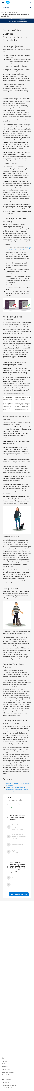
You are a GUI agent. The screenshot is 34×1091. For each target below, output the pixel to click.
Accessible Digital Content (9, 12)
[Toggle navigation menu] (30, 8)
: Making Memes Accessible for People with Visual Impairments (17, 789)
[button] (17, 15)
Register (22, 19)
